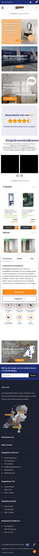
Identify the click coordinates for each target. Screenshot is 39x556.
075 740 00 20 (8, 2)
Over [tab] (32, 258)
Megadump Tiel (8, 481)
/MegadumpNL (8, 470)
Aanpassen (18, 299)
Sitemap (21, 544)
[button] (10, 164)
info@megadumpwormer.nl (12, 467)
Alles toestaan (19, 292)
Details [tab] (19, 258)
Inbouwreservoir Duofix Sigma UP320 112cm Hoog (10, 211)
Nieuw (6, 232)
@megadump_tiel (9, 473)
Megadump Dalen (9, 501)
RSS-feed (15, 544)
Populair (7, 187)
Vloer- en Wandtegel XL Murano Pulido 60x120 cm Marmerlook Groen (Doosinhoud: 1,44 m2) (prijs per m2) (28, 211)
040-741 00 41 (9, 532)
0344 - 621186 (9, 493)
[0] (36, 2)
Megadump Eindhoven (11, 521)
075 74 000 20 (8, 464)
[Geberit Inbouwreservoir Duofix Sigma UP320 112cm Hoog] (11, 200)
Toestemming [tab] (7, 258)
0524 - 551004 (9, 512)
